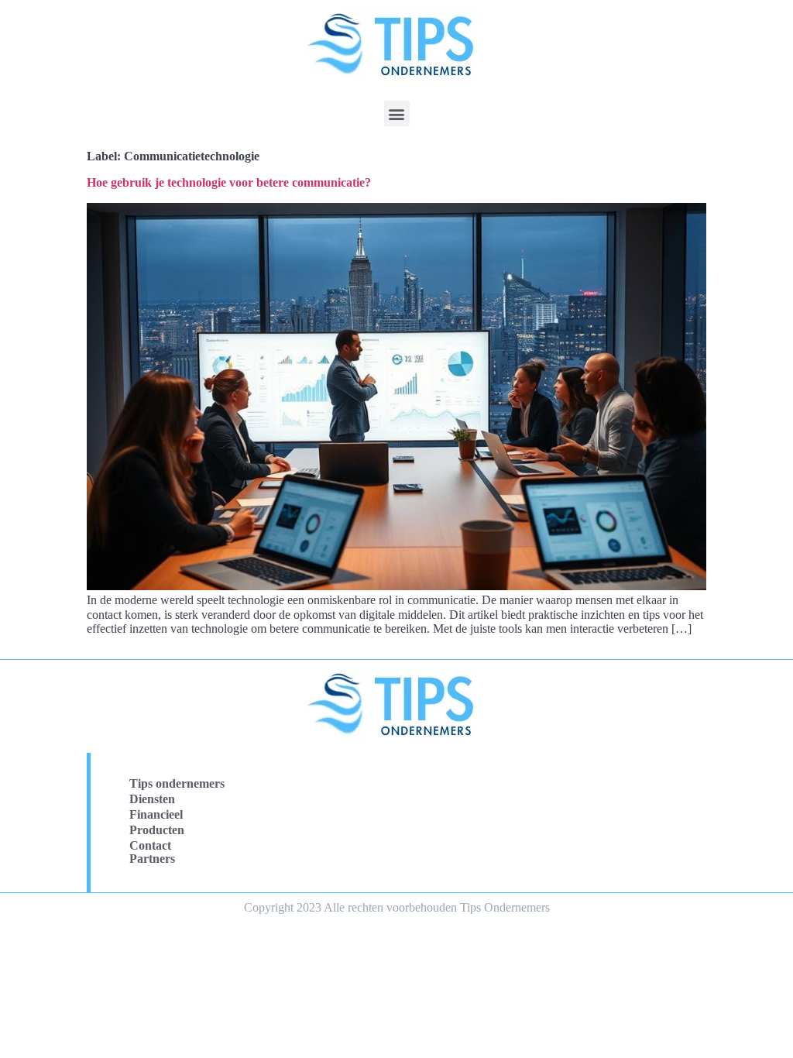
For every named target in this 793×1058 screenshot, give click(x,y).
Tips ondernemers (177, 783)
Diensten (152, 799)
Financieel (156, 814)
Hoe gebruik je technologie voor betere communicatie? (229, 182)
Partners (152, 858)
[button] (397, 113)
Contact (150, 845)
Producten (156, 829)
